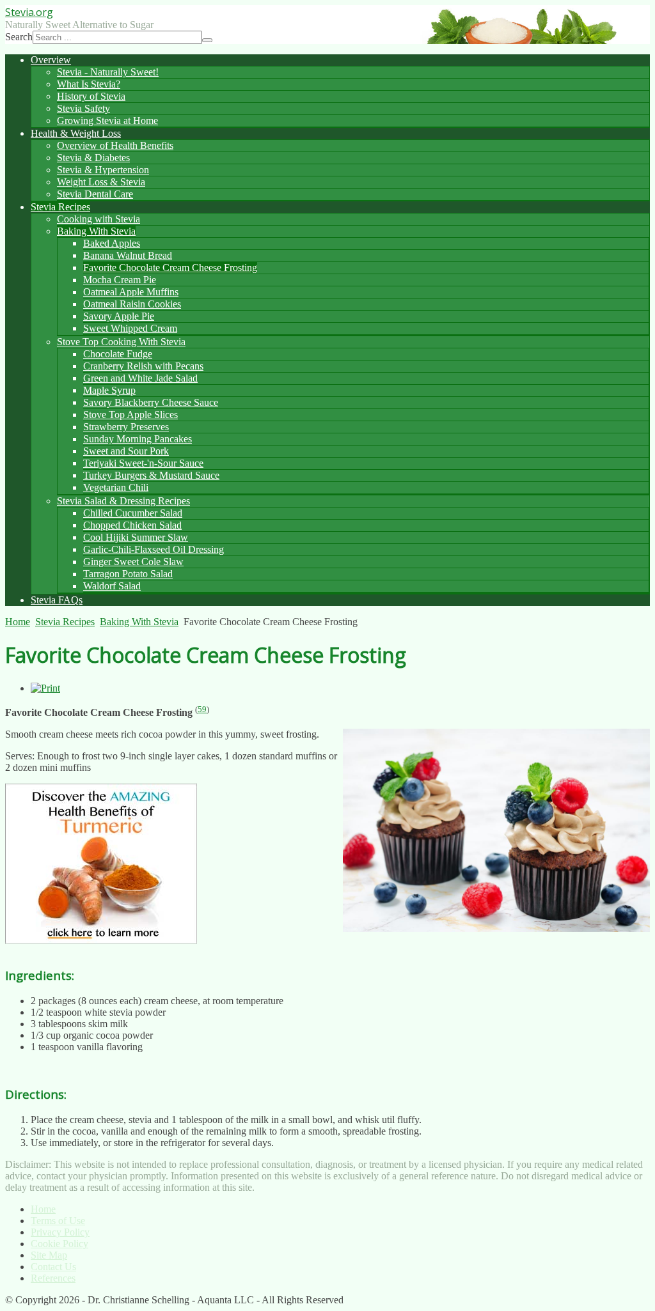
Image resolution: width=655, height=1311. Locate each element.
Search (19, 36)
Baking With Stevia (139, 621)
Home (17, 621)
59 (202, 709)
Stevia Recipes (65, 621)
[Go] (207, 40)
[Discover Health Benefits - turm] (101, 940)
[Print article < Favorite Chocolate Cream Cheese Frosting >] (45, 688)
